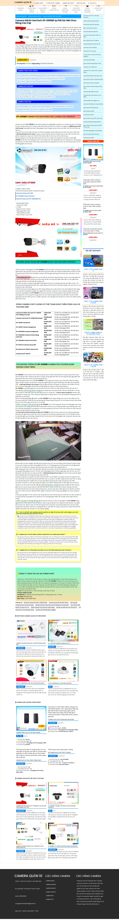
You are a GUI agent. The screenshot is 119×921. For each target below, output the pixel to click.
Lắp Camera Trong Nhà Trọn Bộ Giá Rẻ (41, 109)
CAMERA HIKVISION (51, 884)
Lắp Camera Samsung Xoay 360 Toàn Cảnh (92, 126)
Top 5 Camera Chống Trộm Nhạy (26, 81)
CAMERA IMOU (50, 895)
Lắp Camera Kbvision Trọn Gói (25, 106)
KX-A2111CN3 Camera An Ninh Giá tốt (59, 643)
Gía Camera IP (43, 78)
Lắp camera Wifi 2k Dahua (90, 107)
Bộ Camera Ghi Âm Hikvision (43, 106)
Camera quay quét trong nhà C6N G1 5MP (61, 719)
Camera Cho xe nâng (89, 51)
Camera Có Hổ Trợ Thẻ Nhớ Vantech (91, 16)
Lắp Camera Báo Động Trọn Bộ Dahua (62, 106)
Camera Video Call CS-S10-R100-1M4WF (28, 732)
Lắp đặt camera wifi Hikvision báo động (43, 94)
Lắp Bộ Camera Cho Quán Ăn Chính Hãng (42, 607)
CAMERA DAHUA (50, 881)
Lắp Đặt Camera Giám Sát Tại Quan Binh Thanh (93, 333)
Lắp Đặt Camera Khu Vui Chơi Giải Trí (66, 607)
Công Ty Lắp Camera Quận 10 (93, 270)
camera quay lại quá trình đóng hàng (27, 78)
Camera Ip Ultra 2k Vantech (91, 24)
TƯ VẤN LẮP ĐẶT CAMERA (53, 3)
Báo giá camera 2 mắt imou (57, 78)
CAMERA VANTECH (51, 892)
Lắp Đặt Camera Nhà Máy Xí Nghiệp (46, 610)
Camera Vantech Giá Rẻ (34, 16)
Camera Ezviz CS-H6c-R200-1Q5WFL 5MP (28, 760)
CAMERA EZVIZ (50, 899)
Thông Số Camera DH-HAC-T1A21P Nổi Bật (35, 602)
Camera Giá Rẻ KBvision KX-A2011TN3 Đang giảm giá (31, 643)
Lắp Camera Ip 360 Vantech (91, 134)
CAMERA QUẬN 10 (23, 2)
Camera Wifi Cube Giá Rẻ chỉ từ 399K (92, 96)
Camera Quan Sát (21, 16)
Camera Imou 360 (88, 138)
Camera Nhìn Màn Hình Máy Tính (92, 76)
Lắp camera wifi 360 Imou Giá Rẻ (26, 97)
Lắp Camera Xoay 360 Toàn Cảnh (92, 118)
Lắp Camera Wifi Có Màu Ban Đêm (93, 79)
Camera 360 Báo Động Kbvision (92, 122)
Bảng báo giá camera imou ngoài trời (69, 75)
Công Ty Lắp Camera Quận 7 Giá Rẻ (93, 365)
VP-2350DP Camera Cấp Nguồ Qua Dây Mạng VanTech (62, 806)
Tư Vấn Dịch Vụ (92, 3)
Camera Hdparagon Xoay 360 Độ (92, 130)
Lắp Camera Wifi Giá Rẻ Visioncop (67, 91)
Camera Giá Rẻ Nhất (89, 60)
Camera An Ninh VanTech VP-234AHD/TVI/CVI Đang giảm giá (30, 846)
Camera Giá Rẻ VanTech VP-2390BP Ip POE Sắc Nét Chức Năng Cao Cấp (45, 21)
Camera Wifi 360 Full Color (90, 91)
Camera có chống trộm (90, 67)
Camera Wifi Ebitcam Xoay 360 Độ (93, 104)
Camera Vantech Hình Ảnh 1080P (52, 16)
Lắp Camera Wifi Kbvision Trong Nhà (27, 91)
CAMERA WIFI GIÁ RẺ (68, 3)
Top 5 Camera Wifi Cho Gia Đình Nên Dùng (29, 75)
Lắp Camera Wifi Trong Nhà (91, 83)
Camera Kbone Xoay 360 (63, 94)
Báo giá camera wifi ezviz (44, 81)
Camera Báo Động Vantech (91, 21)
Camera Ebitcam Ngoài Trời (91, 100)
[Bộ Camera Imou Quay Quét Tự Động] (60, 749)
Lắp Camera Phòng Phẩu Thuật (92, 63)
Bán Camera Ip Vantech (90, 28)
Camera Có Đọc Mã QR (90, 47)
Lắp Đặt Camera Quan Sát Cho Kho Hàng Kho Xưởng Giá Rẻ (52, 605)
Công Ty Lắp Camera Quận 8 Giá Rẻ (93, 302)
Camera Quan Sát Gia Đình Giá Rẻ (58, 602)
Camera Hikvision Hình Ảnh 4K (91, 44)
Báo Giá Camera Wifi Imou (49, 75)
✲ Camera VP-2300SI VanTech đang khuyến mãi (62, 846)
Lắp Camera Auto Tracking (91, 40)
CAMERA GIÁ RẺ (38, 3)
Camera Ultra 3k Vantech (90, 31)
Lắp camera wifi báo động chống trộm (92, 87)
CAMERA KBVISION (51, 888)
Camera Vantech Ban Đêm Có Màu (92, 36)
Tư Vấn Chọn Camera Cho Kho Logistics (92, 55)
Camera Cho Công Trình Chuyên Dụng (92, 71)
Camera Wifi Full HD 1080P (24, 94)
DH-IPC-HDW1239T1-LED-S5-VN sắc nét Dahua (30, 683)
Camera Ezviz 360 (88, 114)
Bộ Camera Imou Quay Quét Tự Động (59, 752)
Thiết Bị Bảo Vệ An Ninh (23, 109)
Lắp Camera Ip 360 (88, 111)
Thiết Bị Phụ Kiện (80, 3)
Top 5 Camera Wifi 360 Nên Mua (46, 97)
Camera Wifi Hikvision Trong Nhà (47, 91)
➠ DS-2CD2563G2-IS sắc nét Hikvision (59, 683)
